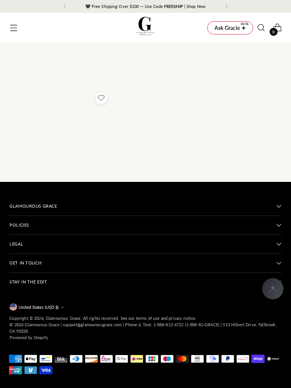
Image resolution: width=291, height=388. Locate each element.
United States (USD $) (39, 307)
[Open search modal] (261, 28)
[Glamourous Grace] (145, 28)
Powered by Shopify (28, 337)
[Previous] (64, 6)
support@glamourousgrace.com (92, 324)
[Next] (226, 6)
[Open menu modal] (13, 28)
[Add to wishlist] (101, 98)
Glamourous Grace (63, 318)
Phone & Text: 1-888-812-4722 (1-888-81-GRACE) (172, 324)
